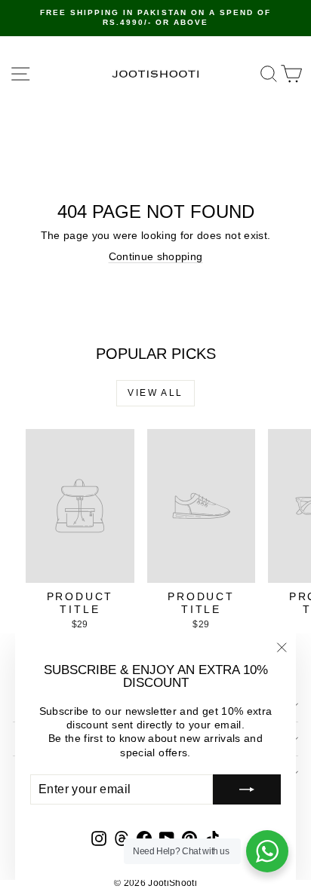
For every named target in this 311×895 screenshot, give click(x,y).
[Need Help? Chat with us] (267, 851)
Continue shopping (156, 256)
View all (155, 393)
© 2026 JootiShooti (155, 883)
